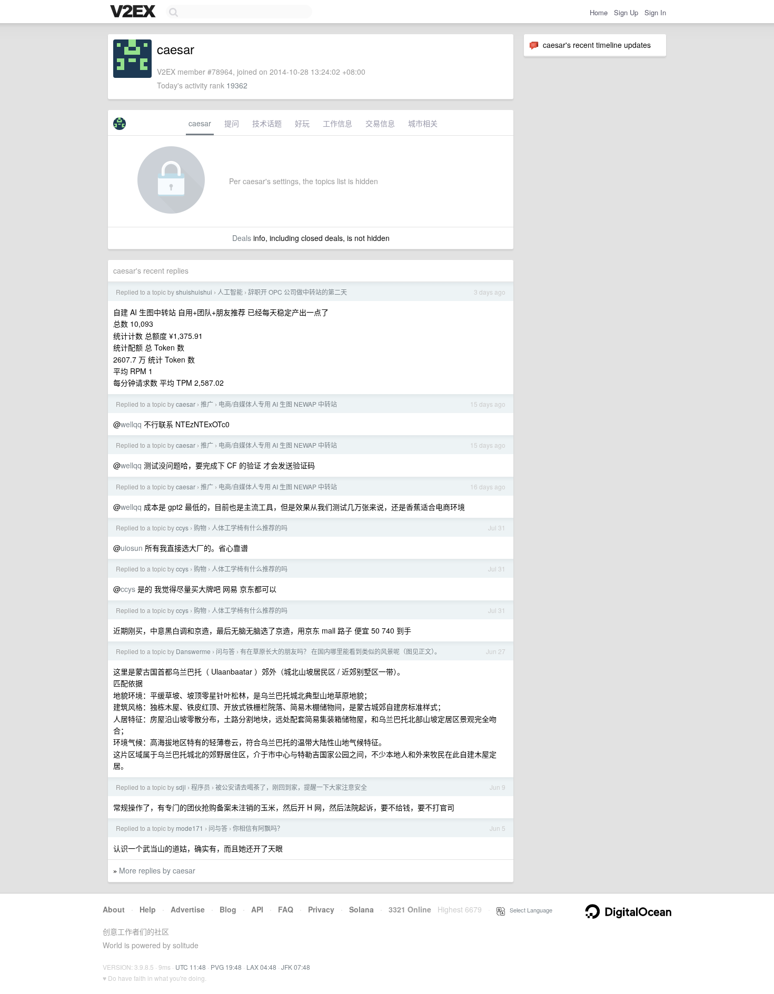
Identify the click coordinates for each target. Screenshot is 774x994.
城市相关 (423, 123)
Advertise (188, 909)
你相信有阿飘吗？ (258, 828)
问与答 (225, 651)
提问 (231, 123)
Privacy (321, 909)
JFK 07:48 (295, 966)
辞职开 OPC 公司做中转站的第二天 (297, 291)
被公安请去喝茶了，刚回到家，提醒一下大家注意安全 (291, 786)
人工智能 (230, 291)
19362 (236, 85)
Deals (241, 238)
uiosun (132, 548)
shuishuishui (194, 291)
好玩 (302, 123)
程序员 (200, 786)
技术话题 (267, 123)
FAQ (285, 909)
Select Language (528, 910)
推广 (207, 403)
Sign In (655, 12)
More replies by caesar (157, 870)
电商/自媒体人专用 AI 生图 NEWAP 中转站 (278, 403)
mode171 (189, 828)
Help (148, 909)
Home (599, 12)
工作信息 (337, 123)
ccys (182, 527)
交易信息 (380, 123)
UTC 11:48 (190, 966)
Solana (361, 909)
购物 (200, 527)
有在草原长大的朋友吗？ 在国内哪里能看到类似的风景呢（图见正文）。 (340, 651)
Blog (228, 909)
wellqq (131, 424)
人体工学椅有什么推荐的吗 (249, 527)
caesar (199, 123)
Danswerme (193, 651)
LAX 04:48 (261, 966)
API (257, 909)
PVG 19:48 (226, 966)
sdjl (181, 786)
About (114, 909)
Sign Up (626, 12)
